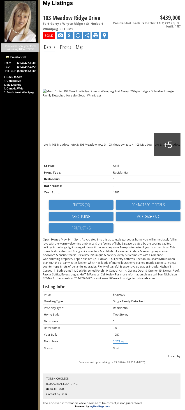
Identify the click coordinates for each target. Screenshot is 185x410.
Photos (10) (81, 204)
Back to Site (14, 77)
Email (14, 57)
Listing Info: (54, 287)
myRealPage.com (100, 406)
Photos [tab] (65, 47)
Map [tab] (79, 47)
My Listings (14, 84)
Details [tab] (49, 47)
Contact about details (148, 204)
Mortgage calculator (148, 217)
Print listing (81, 228)
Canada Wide (15, 88)
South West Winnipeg (20, 92)
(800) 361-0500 (55, 389)
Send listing (81, 216)
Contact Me (14, 80)
